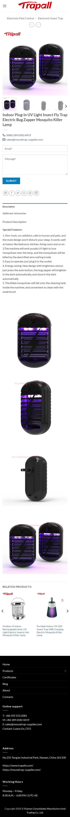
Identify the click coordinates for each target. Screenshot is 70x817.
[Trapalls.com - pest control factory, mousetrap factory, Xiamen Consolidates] (35, 6)
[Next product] (31, 24)
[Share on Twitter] (18, 193)
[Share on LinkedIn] (36, 193)
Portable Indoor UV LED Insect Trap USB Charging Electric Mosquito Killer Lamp (50, 631)
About (6, 690)
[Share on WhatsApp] (5, 193)
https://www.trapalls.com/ (18, 765)
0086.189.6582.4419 (18, 135)
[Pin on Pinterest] (30, 193)
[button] (5, 6)
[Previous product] (38, 24)
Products (8, 670)
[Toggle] (65, 671)
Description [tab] (9, 206)
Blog (5, 683)
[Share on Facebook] (12, 193)
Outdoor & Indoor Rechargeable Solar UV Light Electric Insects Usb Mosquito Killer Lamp (16, 631)
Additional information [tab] (14, 213)
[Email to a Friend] (24, 193)
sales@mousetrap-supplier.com (24, 139)
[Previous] (8, 63)
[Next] (62, 63)
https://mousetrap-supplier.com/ (22, 769)
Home (6, 664)
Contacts (8, 696)
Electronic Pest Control (20, 18)
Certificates (9, 677)
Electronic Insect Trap (50, 18)
